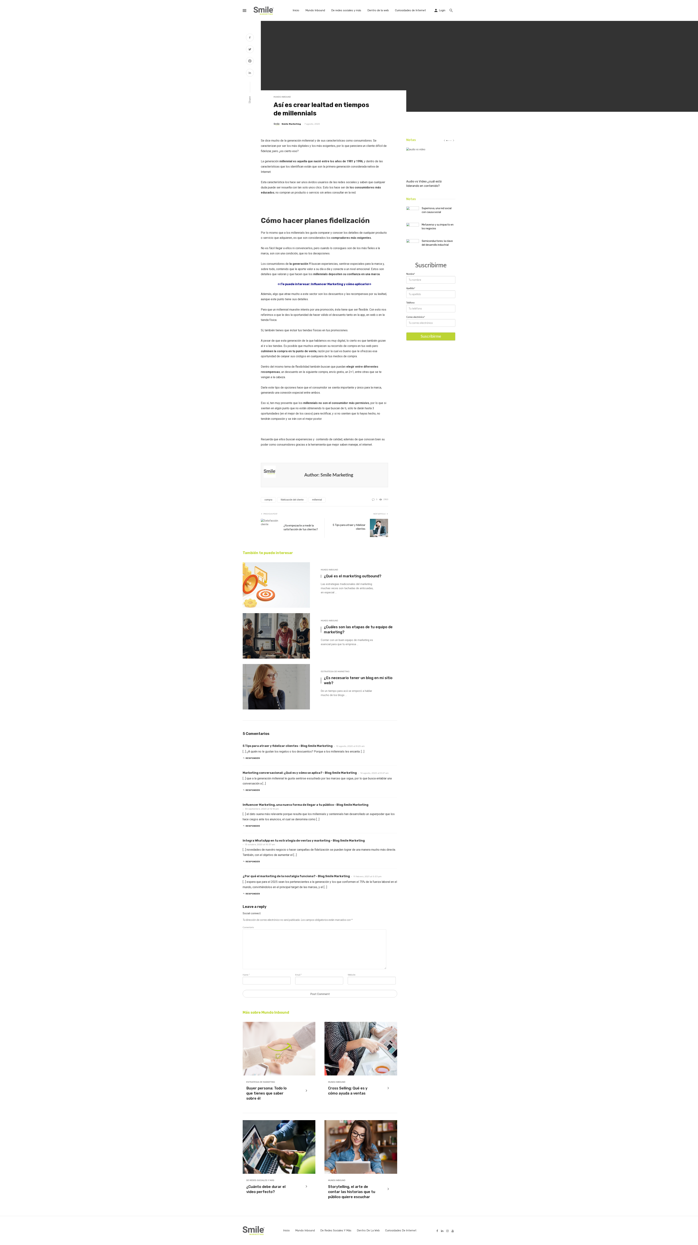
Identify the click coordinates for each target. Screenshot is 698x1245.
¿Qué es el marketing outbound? (352, 576)
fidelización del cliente (292, 499)
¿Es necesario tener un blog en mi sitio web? (358, 680)
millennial (317, 499)
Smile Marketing (291, 124)
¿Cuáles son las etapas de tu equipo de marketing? (358, 629)
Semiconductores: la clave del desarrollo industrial (437, 243)
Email (298, 975)
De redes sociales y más (346, 10)
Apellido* (410, 288)
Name (246, 975)
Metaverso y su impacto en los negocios (438, 226)
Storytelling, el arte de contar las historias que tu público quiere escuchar (351, 1191)
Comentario (248, 927)
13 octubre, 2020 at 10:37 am (260, 844)
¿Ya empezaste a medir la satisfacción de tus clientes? (301, 527)
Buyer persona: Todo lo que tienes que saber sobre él (266, 1093)
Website (351, 975)
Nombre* (410, 274)
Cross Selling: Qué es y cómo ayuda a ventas (347, 1090)
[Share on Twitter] (250, 49)
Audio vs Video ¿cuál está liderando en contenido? (424, 184)
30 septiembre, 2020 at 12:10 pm (262, 809)
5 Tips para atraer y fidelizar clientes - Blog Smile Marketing (288, 746)
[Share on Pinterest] (250, 61)
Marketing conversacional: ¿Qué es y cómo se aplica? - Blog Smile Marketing (300, 773)
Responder (253, 758)
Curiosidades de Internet (410, 10)
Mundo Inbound (315, 10)
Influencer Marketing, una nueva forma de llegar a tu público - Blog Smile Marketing (305, 804)
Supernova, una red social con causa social (437, 210)
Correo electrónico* (415, 317)
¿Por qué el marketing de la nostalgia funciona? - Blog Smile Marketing (296, 876)
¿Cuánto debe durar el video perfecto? (266, 1189)
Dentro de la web (378, 10)
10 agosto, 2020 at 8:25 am (350, 746)
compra (268, 499)
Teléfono (410, 303)
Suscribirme (431, 336)
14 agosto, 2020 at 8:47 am (374, 773)
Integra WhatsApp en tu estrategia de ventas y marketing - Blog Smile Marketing (304, 840)
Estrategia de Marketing (335, 671)
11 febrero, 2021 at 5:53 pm (367, 876)
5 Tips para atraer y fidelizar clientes (349, 527)
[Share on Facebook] (250, 38)
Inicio (296, 10)
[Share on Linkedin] (250, 73)
